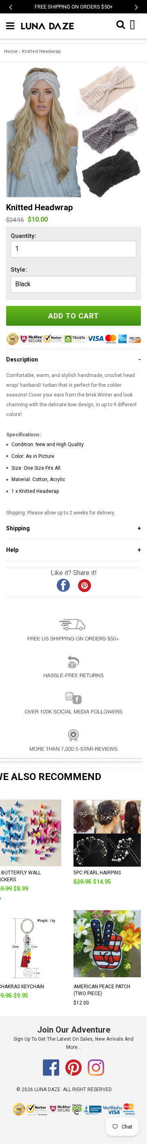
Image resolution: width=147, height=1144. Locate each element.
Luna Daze (47, 1089)
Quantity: (23, 236)
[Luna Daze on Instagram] (96, 1074)
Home (11, 51)
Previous (11, 7)
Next (136, 7)
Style (18, 269)
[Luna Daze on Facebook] (51, 1074)
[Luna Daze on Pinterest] (74, 1074)
